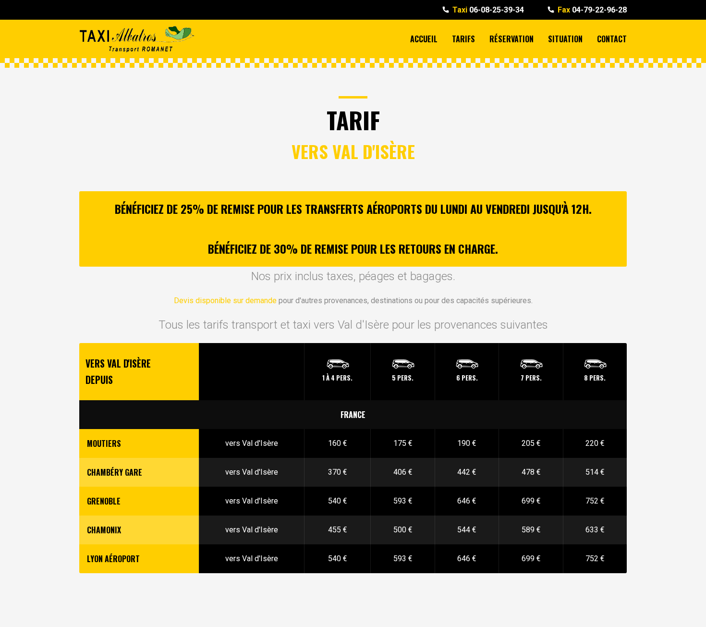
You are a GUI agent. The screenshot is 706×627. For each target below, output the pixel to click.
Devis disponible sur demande (225, 300)
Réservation (511, 39)
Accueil (424, 39)
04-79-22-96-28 (592, 9)
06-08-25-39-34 (488, 9)
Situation (565, 39)
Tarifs (463, 39)
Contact (612, 39)
